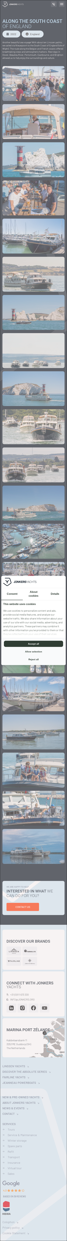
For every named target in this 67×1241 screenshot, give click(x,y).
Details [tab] (55, 593)
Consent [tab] (12, 593)
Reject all (33, 659)
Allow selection (33, 651)
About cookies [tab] (33, 594)
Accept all (33, 644)
